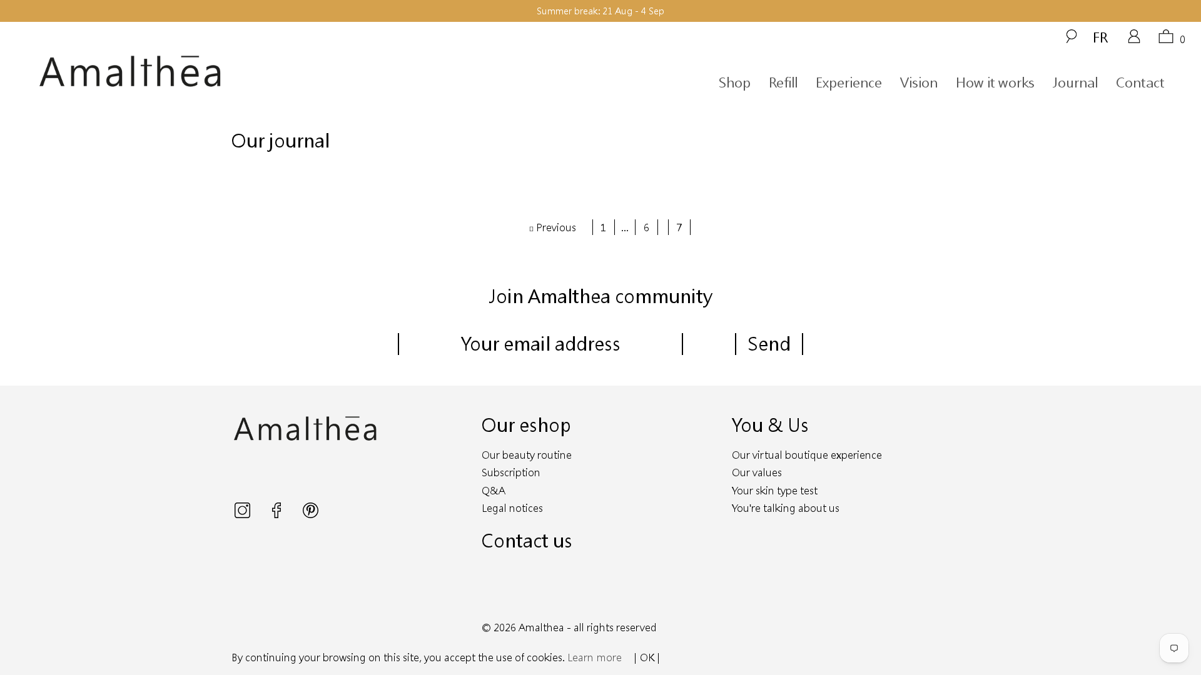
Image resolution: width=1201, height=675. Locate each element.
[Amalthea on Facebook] (277, 514)
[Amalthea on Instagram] (244, 514)
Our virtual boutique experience (807, 454)
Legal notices (512, 507)
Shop (735, 82)
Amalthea (541, 627)
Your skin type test (775, 490)
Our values (757, 472)
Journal (1075, 82)
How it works (995, 82)
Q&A (493, 490)
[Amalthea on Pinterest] (310, 514)
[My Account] (1134, 40)
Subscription (511, 472)
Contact (1140, 82)
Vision (919, 82)
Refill (783, 82)
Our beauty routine (527, 454)
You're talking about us (785, 507)
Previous (555, 227)
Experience (849, 82)
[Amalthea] (186, 71)
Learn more (594, 657)
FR (1100, 37)
